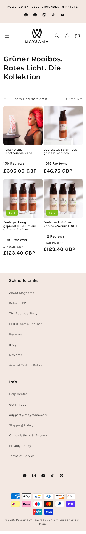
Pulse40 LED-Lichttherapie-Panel (18, 151)
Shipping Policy (21, 425)
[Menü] (7, 36)
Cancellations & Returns (28, 435)
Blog (12, 345)
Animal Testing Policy (26, 365)
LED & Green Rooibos (25, 324)
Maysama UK (24, 519)
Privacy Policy (20, 446)
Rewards (15, 355)
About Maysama (22, 293)
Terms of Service (22, 456)
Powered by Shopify (46, 519)
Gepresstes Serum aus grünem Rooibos (60, 151)
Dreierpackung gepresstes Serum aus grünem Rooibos (20, 226)
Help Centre (18, 394)
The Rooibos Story (23, 313)
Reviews (15, 334)
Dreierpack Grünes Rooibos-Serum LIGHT (60, 224)
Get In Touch (18, 405)
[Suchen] (57, 36)
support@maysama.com (28, 415)
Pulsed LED (17, 303)
